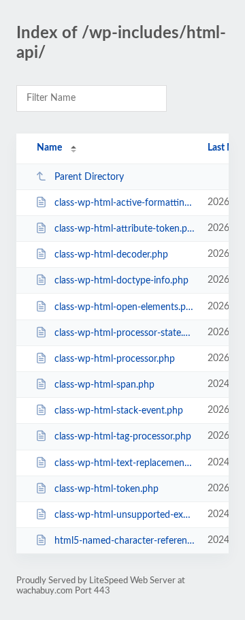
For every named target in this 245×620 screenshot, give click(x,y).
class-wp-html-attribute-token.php (124, 229)
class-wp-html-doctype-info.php (121, 280)
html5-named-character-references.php (124, 541)
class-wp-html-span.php (104, 385)
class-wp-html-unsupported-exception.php (124, 515)
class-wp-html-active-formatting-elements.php (124, 203)
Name (49, 148)
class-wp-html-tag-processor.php (122, 436)
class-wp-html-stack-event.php (118, 411)
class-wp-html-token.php (106, 489)
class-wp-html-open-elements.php (124, 307)
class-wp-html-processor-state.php (124, 333)
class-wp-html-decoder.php (111, 255)
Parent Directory (89, 177)
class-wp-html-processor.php (114, 359)
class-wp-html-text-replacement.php (124, 463)
